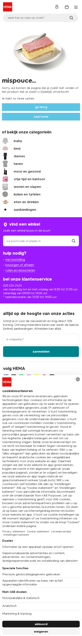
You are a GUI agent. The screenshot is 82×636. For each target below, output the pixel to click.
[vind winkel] (73, 241)
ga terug (41, 107)
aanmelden (41, 351)
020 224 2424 (12, 285)
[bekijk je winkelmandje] (66, 6)
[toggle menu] (75, 7)
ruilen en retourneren (20, 270)
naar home (41, 116)
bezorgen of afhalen (19, 265)
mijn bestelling (15, 259)
